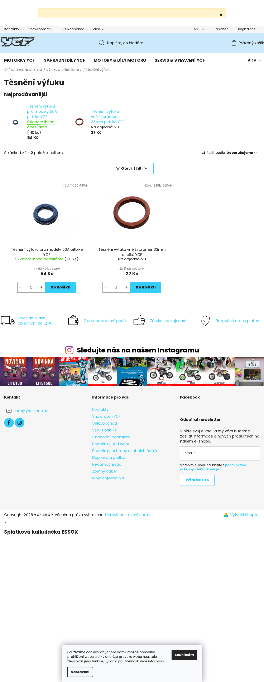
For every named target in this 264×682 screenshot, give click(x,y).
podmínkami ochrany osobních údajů (213, 467)
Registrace (247, 29)
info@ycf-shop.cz (31, 410)
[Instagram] (19, 423)
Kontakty (11, 29)
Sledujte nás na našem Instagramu (138, 350)
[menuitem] (19, 60)
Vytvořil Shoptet (245, 514)
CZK (196, 29)
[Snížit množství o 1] (21, 287)
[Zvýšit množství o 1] (41, 287)
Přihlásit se (197, 480)
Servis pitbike (104, 430)
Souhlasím (184, 654)
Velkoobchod (73, 29)
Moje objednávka (108, 478)
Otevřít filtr (132, 168)
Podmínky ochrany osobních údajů (124, 450)
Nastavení (80, 671)
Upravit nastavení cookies (129, 514)
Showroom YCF (40, 29)
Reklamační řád (106, 464)
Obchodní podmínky (111, 437)
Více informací (152, 661)
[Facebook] (9, 423)
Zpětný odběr (104, 471)
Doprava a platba (108, 457)
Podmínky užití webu (111, 443)
